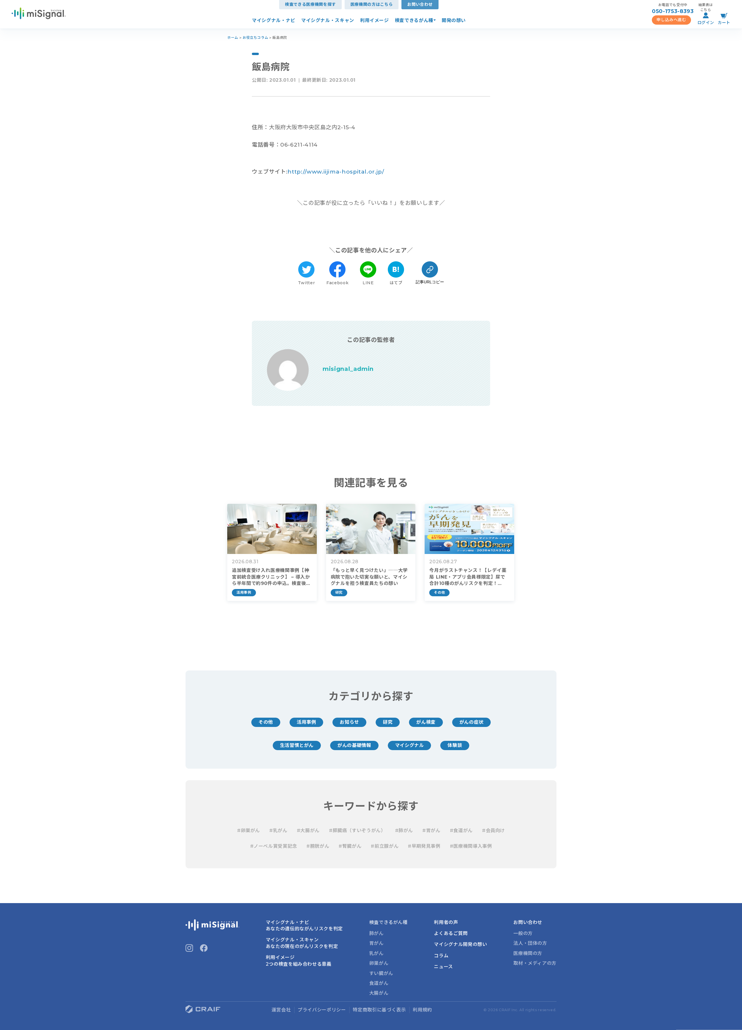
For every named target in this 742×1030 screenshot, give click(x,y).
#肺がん (404, 830)
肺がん (376, 933)
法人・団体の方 (530, 943)
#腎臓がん (350, 846)
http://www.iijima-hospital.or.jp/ (336, 171)
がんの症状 (471, 722)
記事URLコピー (430, 282)
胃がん (376, 943)
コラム (441, 955)
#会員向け (493, 830)
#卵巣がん (248, 830)
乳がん (376, 953)
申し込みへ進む (671, 19)
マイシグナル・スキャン (327, 20)
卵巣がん (379, 963)
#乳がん (278, 830)
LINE (368, 282)
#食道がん (461, 830)
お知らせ (349, 722)
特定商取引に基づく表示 (379, 1010)
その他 (266, 722)
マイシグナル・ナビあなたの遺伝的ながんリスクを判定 (304, 925)
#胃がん (431, 830)
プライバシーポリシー (322, 1010)
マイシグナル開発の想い (460, 944)
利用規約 (422, 1010)
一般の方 (523, 933)
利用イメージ (374, 20)
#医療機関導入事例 (471, 846)
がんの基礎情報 (354, 745)
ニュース (443, 966)
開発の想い (454, 20)
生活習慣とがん (297, 745)
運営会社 (281, 1010)
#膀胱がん (317, 846)
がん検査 (426, 722)
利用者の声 (446, 922)
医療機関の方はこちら (371, 4)
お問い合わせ (420, 4)
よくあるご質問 (451, 933)
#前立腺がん (385, 846)
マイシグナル (409, 745)
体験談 (455, 745)
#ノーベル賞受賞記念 (273, 846)
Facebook (337, 282)
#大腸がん (308, 830)
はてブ (396, 282)
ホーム (232, 37)
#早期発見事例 (424, 846)
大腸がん (379, 993)
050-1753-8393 (673, 11)
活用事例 (306, 722)
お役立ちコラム (255, 37)
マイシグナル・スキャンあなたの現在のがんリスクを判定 (302, 943)
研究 (387, 722)
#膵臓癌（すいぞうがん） (357, 830)
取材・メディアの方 (534, 963)
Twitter (306, 282)
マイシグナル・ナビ (273, 20)
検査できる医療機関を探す (310, 4)
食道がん (379, 983)
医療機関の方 (527, 953)
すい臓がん (381, 973)
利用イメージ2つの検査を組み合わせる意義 (299, 961)
